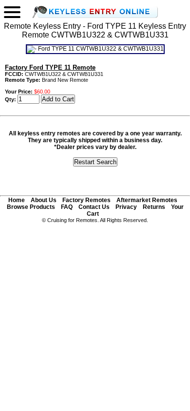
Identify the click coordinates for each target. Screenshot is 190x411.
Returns (154, 207)
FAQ (67, 207)
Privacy (126, 207)
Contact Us (94, 207)
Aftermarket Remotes (146, 200)
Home (16, 200)
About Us (44, 200)
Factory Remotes (86, 200)
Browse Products (31, 207)
